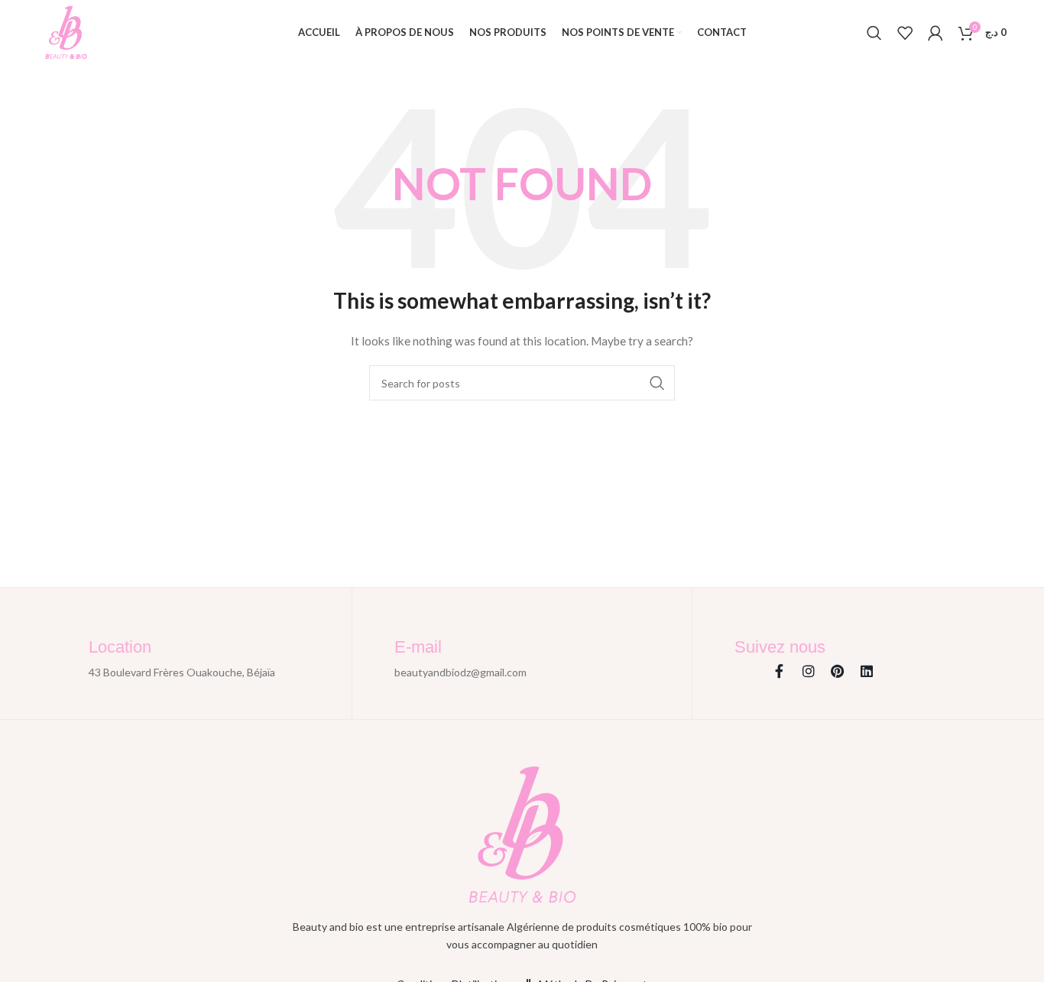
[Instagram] (808, 671)
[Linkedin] (867, 671)
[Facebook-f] (779, 671)
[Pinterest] (838, 671)
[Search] (874, 33)
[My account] (935, 33)
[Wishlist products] (905, 33)
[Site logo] (66, 30)
